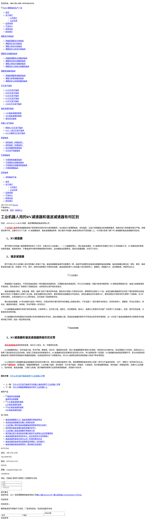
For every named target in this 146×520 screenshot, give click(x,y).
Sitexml (15, 205)
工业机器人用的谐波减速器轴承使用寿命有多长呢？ (26, 425)
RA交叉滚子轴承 (12, 90)
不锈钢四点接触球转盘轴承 (16, 165)
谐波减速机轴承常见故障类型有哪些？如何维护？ (25, 442)
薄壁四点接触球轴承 (9, 54)
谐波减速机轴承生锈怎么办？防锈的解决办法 (23, 439)
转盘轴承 (4, 138)
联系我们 (9, 32)
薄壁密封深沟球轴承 (13, 44)
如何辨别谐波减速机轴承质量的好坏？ (20, 428)
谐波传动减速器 (11, 399)
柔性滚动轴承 (10, 119)
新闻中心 (18, 210)
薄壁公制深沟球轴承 (13, 46)
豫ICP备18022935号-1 (45, 495)
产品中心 (9, 26)
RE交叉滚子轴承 (12, 96)
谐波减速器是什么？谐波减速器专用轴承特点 (23, 420)
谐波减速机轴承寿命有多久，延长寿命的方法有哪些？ (27, 436)
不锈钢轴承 (5, 155)
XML (80, 495)
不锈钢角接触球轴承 (13, 160)
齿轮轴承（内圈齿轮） (14, 142)
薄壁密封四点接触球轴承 (15, 61)
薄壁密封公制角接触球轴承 (16, 81)
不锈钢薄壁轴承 (11, 168)
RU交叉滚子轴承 (12, 98)
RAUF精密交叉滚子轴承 (15, 133)
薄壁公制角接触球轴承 (14, 78)
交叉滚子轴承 (6, 86)
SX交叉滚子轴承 (12, 101)
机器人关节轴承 (7, 123)
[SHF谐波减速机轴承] (75, 407)
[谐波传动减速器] (75, 396)
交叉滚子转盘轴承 (12, 151)
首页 (7, 12)
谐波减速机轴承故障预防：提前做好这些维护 (23, 444)
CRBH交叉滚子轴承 (13, 104)
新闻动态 (9, 29)
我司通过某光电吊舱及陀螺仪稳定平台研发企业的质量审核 (29, 433)
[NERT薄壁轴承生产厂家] (11, 8)
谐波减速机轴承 (7, 109)
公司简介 (13, 18)
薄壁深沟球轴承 (7, 36)
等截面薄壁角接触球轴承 (15, 76)
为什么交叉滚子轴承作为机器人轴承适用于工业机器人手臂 (36, 384)
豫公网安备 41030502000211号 (66, 495)
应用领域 (9, 23)
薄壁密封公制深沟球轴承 (15, 49)
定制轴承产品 (10, 177)
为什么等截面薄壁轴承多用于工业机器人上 (30, 387)
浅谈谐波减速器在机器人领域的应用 (20, 422)
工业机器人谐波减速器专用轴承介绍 (20, 431)
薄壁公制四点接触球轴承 (15, 64)
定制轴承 (4, 173)
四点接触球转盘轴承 (13, 148)
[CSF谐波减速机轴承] (75, 401)
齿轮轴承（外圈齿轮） (14, 145)
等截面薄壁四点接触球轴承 (16, 58)
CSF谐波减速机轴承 (13, 113)
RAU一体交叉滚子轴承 (14, 130)
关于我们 (9, 15)
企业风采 (13, 21)
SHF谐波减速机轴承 (13, 116)
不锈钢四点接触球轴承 (14, 163)
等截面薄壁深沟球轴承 (14, 41)
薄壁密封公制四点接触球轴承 (17, 66)
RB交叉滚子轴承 (12, 93)
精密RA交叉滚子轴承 (14, 128)
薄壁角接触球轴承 (8, 71)
